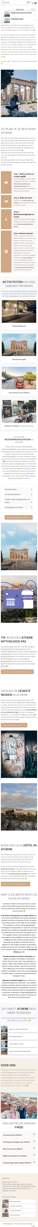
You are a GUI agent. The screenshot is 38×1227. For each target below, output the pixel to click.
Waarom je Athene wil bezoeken (18, 1029)
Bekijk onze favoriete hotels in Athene (14, 884)
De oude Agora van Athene (14, 507)
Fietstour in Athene (11, 425)
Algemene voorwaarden (27, 1224)
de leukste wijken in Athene (18, 873)
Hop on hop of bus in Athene (19, 392)
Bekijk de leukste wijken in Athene (13, 725)
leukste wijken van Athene (23, 201)
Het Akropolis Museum (12, 494)
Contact (33, 1226)
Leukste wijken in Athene (16, 1044)
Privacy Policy (18, 1224)
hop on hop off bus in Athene (25, 267)
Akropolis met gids (19, 359)
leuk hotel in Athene (7, 868)
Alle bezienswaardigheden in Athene (17, 517)
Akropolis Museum (19, 326)
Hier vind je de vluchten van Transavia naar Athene (22, 184)
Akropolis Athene (11, 489)
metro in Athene (27, 257)
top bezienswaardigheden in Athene (23, 225)
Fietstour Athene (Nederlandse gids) (19, 1051)
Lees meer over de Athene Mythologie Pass (16, 671)
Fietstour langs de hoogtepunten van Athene (17, 501)
